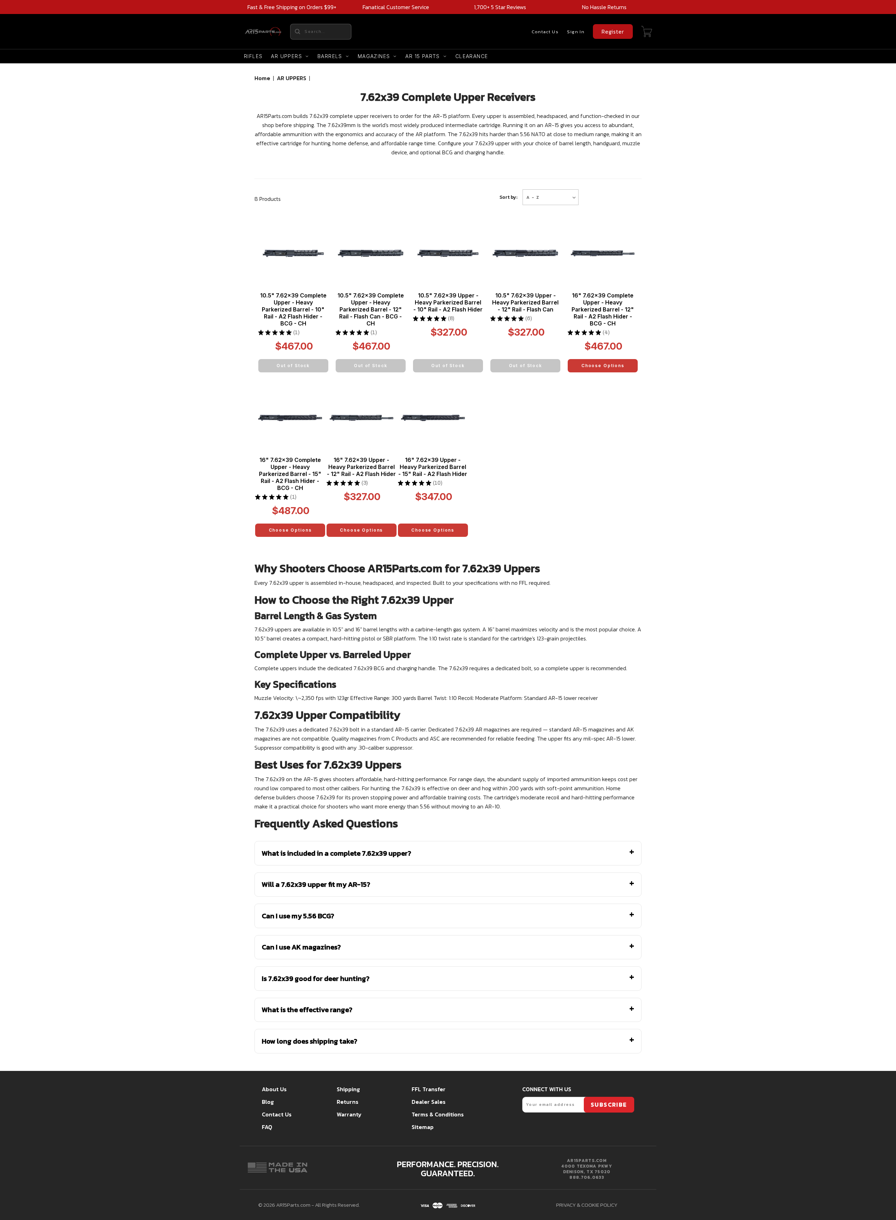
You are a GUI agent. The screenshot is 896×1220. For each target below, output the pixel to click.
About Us (274, 1089)
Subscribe (609, 1104)
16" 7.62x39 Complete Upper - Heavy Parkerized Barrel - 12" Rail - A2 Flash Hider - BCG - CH (603, 309)
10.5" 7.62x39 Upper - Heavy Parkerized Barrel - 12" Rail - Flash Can (525, 302)
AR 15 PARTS (422, 56)
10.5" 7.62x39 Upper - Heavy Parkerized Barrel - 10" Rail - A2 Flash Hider (448, 302)
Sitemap (423, 1127)
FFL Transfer (429, 1089)
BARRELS (329, 56)
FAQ (267, 1127)
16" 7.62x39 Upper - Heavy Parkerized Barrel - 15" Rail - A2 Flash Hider (432, 466)
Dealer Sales (429, 1102)
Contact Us (545, 31)
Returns (347, 1102)
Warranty (349, 1114)
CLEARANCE (471, 56)
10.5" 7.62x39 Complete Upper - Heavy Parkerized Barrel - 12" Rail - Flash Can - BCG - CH (370, 309)
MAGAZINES (374, 56)
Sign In (575, 31)
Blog (268, 1102)
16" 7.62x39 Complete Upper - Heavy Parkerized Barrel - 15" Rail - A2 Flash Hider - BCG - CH (290, 473)
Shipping (348, 1089)
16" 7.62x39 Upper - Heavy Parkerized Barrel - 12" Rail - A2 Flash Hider (361, 466)
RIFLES (253, 56)
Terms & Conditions (438, 1114)
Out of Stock (293, 365)
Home (262, 78)
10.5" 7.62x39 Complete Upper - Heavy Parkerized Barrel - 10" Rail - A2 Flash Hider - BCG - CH (293, 309)
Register (613, 31)
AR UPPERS (286, 56)
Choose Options (602, 365)
